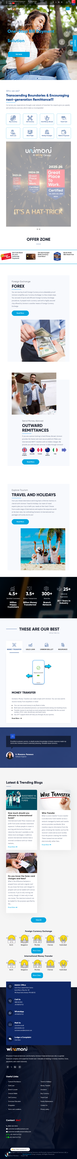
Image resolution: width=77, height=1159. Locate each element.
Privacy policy (44, 1109)
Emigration (11, 1105)
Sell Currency (12, 1097)
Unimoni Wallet (12, 1093)
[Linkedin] (59, 2)
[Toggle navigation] (68, 8)
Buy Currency (44, 1093)
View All (38, 920)
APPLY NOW (17, 56)
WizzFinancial (27, 1154)
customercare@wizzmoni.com (23, 1030)
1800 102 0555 (33, 1)
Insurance (43, 1089)
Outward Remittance (14, 1081)
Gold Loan (11, 1085)
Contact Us (44, 1105)
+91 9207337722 (19, 1004)
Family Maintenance (46, 1101)
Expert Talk (24, 1155)
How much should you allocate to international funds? (20, 815)
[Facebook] (53, 2)
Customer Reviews (13, 1155)
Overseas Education (14, 1101)
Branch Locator (13, 1089)
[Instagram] (61, 2)
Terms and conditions (14, 1109)
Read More (20, 313)
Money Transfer (45, 1085)
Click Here (18, 1040)
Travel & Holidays (45, 1081)
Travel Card (44, 1097)
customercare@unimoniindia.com (16, 1)
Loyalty (11, 3)
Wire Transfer (48, 813)
